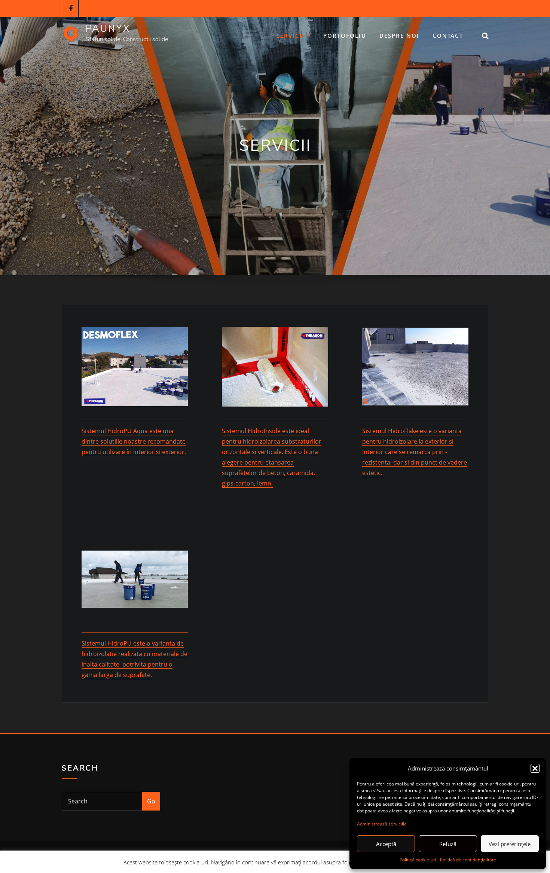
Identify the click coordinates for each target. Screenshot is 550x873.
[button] (535, 768)
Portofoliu (344, 35)
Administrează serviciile (382, 824)
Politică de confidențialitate (468, 860)
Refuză (447, 844)
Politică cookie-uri (418, 860)
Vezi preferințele (510, 844)
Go (151, 801)
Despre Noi (399, 35)
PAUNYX (108, 28)
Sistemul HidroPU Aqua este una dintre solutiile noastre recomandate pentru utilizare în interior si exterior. (134, 441)
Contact (448, 35)
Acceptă (386, 844)
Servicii (291, 35)
